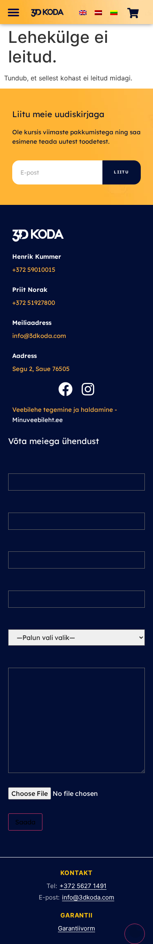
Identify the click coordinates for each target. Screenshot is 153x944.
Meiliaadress (31, 323)
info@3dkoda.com (39, 336)
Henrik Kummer (36, 256)
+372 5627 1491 (83, 886)
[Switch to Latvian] (98, 12)
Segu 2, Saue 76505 (41, 369)
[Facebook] (65, 389)
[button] (13, 12)
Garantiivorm (76, 928)
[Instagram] (88, 389)
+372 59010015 (33, 269)
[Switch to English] (83, 12)
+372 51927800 (33, 303)
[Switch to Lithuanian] (114, 12)
